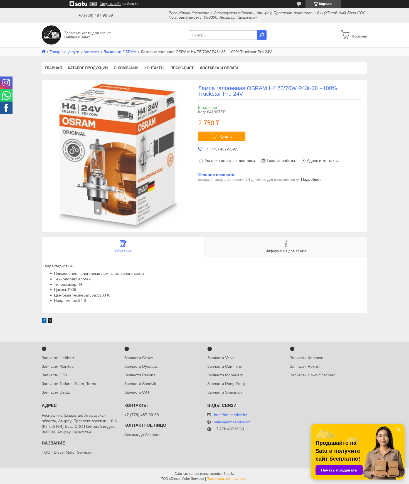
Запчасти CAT (137, 392)
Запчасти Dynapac (141, 366)
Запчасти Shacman (224, 392)
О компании (126, 68)
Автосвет (91, 52)
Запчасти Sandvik (140, 383)
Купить (226, 136)
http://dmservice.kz (230, 415)
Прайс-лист (182, 68)
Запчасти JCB (54, 375)
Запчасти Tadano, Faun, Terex (69, 383)
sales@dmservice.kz (232, 422)
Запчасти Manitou (58, 366)
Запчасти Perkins (139, 375)
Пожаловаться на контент (227, 479)
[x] (50, 321)
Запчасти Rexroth (306, 366)
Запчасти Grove (138, 357)
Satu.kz (229, 474)
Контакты (154, 68)
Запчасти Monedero (225, 375)
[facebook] (44, 321)
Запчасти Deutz (56, 392)
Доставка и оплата (219, 68)
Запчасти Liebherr (58, 357)
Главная (53, 68)
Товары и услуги (64, 52)
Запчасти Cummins (224, 366)
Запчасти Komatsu (306, 357)
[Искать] (262, 35)
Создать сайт (110, 4)
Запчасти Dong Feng (226, 383)
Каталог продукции (88, 68)
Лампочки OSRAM (120, 52)
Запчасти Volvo (221, 357)
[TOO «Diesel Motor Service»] (51, 34)
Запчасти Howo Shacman (313, 375)
